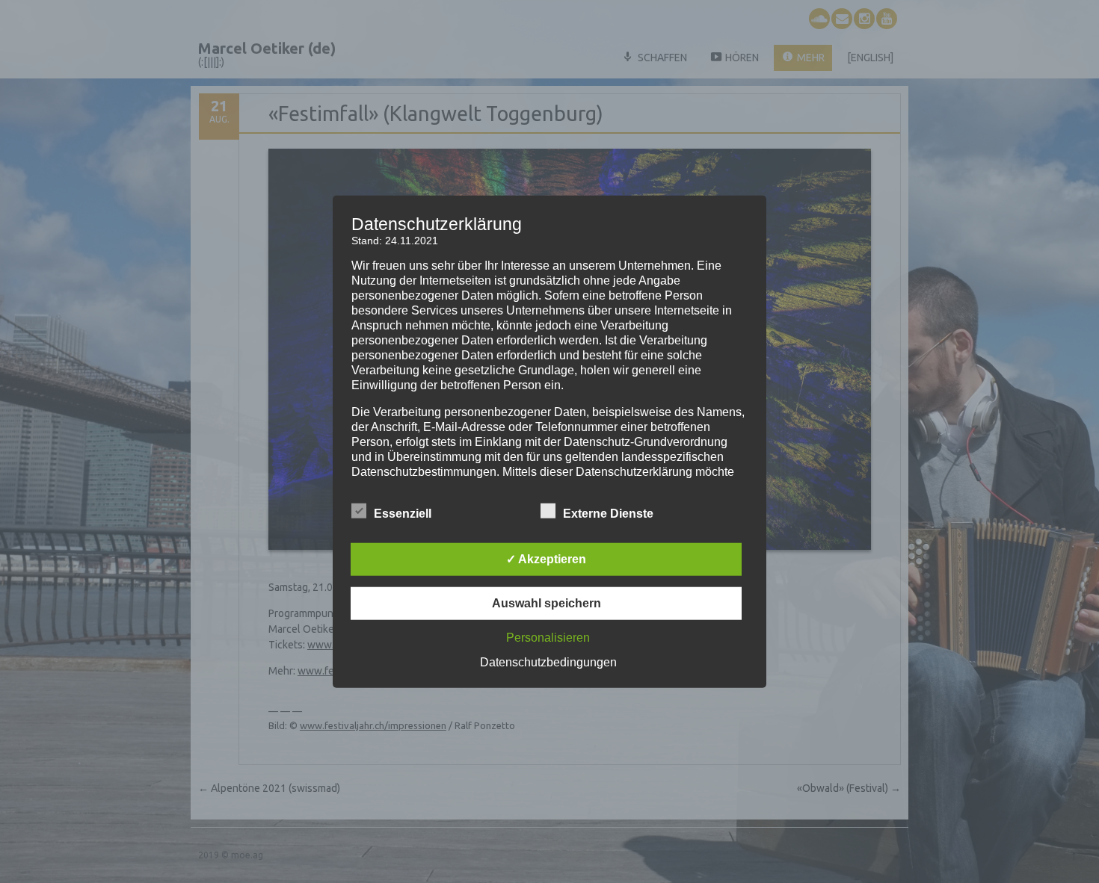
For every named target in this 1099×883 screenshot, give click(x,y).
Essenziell (402, 512)
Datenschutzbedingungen (548, 661)
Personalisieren (548, 637)
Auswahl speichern (546, 602)
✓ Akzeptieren (546, 558)
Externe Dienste (608, 512)
